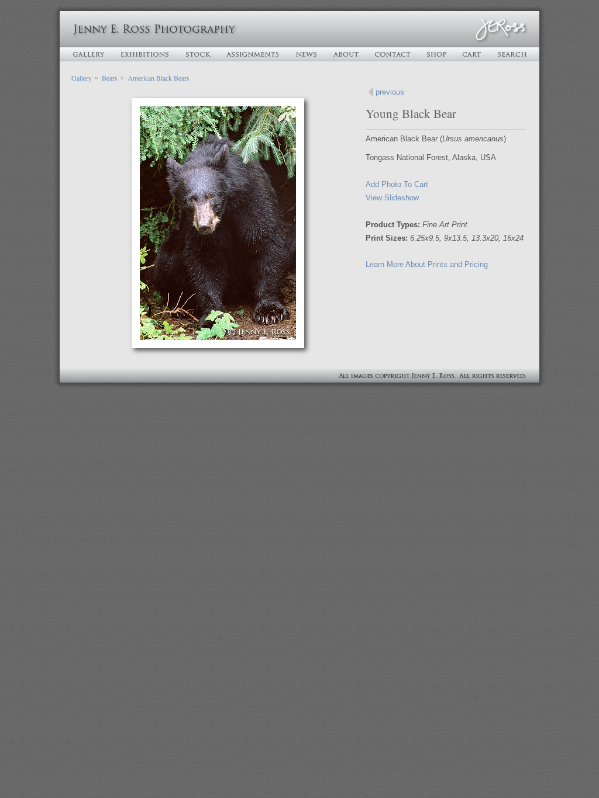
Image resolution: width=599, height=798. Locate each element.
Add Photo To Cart (397, 184)
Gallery (81, 77)
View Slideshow (392, 197)
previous (390, 92)
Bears (110, 77)
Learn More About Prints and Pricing (427, 264)
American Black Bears (159, 77)
